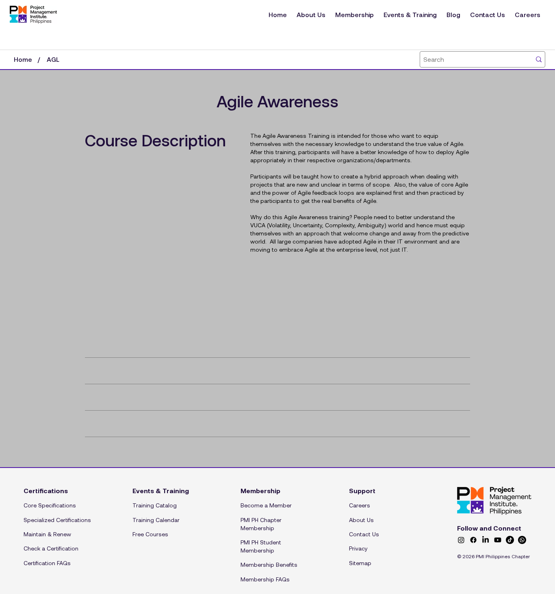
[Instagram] (461, 540)
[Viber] (522, 540)
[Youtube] (498, 540)
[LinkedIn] (485, 540)
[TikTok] (510, 540)
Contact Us (364, 534)
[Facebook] (473, 540)
